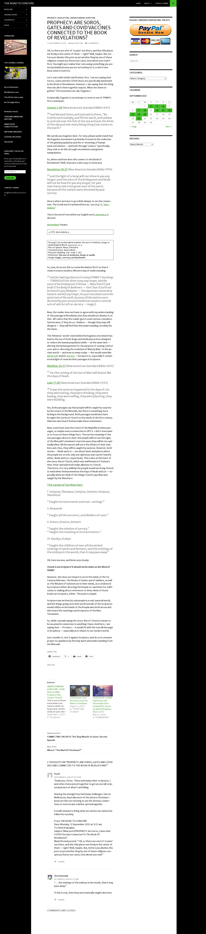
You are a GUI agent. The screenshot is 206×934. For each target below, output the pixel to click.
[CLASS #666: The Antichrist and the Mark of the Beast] (80, 691)
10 (157, 110)
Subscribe (10, 178)
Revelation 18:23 (57, 169)
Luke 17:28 (53, 382)
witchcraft (52, 356)
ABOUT (147, 3)
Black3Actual (76, 43)
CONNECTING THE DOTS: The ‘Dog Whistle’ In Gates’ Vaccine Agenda (77, 736)
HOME (138, 3)
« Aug (133, 126)
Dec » (169, 126)
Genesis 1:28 (54, 107)
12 (169, 110)
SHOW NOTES (9, 20)
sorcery (71, 356)
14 (139, 114)
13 (133, 114)
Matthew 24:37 (56, 366)
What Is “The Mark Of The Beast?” (64, 748)
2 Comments (93, 43)
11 (163, 110)
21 (139, 118)
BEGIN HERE (8, 9)
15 (145, 114)
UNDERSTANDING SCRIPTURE (82, 18)
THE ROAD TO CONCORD (19, 3)
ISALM (6, 25)
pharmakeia (53, 224)
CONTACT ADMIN (161, 3)
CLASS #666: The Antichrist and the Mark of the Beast (79, 701)
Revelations (63, 18)
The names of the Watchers (65, 485)
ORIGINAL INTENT (10, 15)
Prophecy (51, 18)
